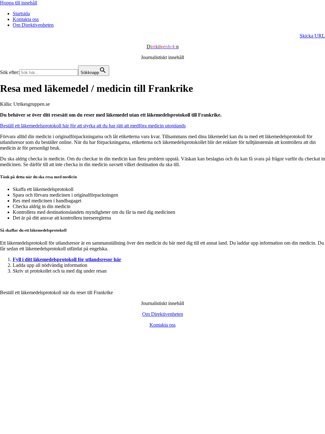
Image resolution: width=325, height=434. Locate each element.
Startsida (21, 13)
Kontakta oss (26, 19)
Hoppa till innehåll (18, 2)
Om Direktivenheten (33, 25)
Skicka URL (312, 35)
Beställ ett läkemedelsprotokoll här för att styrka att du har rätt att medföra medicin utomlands (93, 125)
